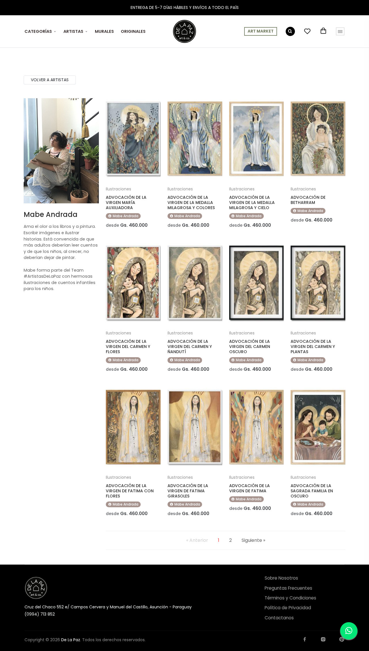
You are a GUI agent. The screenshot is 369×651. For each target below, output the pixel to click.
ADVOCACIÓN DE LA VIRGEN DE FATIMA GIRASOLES (187, 491)
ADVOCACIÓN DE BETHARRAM (308, 200)
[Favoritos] (307, 31)
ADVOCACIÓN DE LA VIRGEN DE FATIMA (249, 488)
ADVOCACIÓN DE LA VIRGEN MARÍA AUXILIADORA (126, 202)
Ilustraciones (118, 189)
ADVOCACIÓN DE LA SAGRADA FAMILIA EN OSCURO (312, 491)
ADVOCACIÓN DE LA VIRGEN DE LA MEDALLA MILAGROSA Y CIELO (252, 202)
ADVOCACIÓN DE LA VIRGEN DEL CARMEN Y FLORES (128, 346)
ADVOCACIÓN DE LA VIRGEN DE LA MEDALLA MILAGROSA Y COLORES (191, 202)
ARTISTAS (73, 31)
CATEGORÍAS (38, 31)
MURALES (104, 31)
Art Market (261, 31)
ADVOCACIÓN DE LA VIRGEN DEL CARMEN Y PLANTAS (313, 346)
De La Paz (70, 640)
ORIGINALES (133, 31)
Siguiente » (253, 540)
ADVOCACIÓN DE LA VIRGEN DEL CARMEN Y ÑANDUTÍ (189, 346)
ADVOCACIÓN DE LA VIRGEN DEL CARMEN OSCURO (249, 346)
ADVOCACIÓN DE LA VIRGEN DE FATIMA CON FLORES (130, 491)
